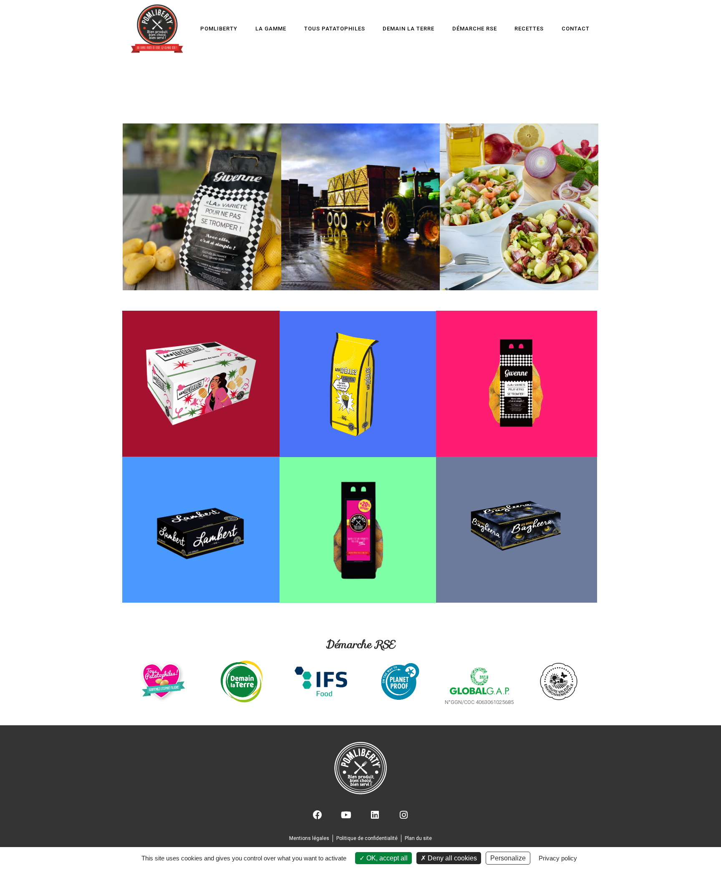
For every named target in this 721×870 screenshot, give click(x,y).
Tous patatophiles (334, 28)
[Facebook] (317, 815)
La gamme (270, 28)
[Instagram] (404, 815)
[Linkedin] (375, 815)
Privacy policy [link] (558, 858)
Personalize (508, 858)
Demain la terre (408, 28)
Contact (576, 28)
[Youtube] (346, 815)
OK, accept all (386, 858)
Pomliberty (218, 28)
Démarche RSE (474, 28)
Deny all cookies (451, 858)
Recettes (529, 28)
